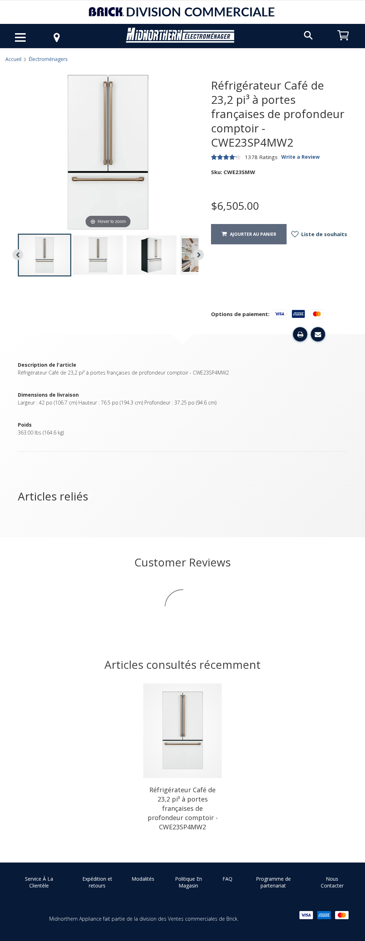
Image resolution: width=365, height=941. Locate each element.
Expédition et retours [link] (97, 882)
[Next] (198, 254)
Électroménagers (48, 59)
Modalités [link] (143, 878)
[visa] (306, 915)
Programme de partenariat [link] (273, 882)
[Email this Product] (318, 334)
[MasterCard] (342, 915)
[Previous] (17, 254)
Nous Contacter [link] (332, 882)
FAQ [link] (227, 878)
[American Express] (324, 915)
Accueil (13, 59)
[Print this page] (300, 334)
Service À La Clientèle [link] (39, 882)
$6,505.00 (235, 206)
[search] (308, 35)
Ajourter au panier (251, 234)
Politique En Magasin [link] (188, 882)
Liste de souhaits (323, 234)
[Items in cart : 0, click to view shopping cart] (343, 43)
